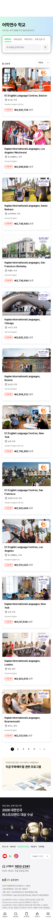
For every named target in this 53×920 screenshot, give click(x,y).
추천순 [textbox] (40, 62)
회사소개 (5, 847)
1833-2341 (22, 866)
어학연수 (7, 39)
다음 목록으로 (40, 749)
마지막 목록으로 (44, 749)
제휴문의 (34, 847)
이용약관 (12, 847)
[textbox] (40, 856)
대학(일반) (18, 39)
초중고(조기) (40, 39)
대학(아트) (28, 39)
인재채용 (41, 847)
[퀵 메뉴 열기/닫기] (2, 911)
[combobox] (43, 62)
